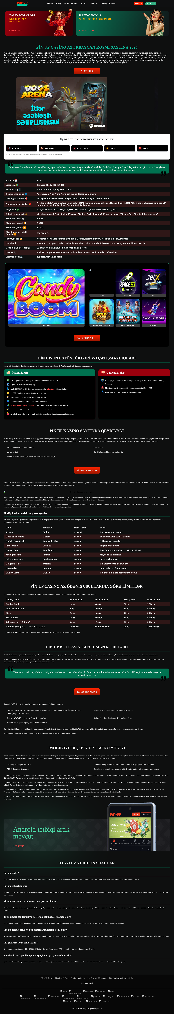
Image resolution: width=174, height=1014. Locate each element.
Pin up (50, 4)
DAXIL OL (138, 4)
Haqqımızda (102, 978)
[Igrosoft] (96, 997)
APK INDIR (18, 846)
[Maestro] (100, 992)
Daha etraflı (85, 338)
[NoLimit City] (54, 997)
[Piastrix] (88, 992)
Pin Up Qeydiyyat (87, 470)
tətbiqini (50, 389)
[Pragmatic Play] (26, 997)
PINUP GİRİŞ (87, 71)
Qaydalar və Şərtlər (78, 978)
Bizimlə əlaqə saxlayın (117, 978)
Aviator (93, 4)
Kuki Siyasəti (92, 978)
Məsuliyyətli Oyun (62, 978)
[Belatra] (78, 1002)
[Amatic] (67, 1002)
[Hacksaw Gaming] (148, 997)
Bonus (83, 4)
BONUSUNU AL (16, 30)
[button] (170, 1005)
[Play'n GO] (109, 997)
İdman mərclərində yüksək (23, 405)
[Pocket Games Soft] (105, 1002)
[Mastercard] (75, 992)
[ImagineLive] (40, 997)
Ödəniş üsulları (108, 4)
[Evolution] (123, 997)
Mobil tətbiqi (70, 4)
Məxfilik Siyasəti (47, 978)
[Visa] (63, 992)
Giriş (58, 4)
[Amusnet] (91, 1002)
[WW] (111, 992)
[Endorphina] (82, 997)
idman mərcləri (87, 692)
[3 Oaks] (135, 997)
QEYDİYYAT (151, 4)
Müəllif (130, 978)
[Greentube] (68, 997)
